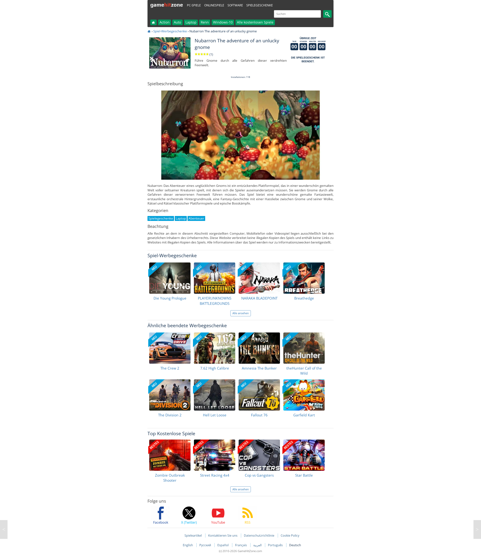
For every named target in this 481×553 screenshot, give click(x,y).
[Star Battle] (304, 455)
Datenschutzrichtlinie (259, 535)
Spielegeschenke (259, 5)
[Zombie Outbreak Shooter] (170, 455)
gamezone (166, 5)
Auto (177, 22)
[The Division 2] (170, 395)
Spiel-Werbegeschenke (170, 31)
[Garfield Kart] (304, 395)
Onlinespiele (214, 5)
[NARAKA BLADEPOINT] (259, 278)
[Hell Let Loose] (214, 395)
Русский (205, 545)
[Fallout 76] (259, 395)
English (188, 545)
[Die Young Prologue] (170, 278)
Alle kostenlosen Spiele (255, 22)
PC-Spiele (194, 5)
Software (235, 5)
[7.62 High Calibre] (214, 348)
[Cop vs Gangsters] (259, 455)
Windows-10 (223, 22)
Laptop (190, 22)
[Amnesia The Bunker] (259, 348)
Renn (205, 22)
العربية (257, 545)
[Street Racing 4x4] (214, 455)
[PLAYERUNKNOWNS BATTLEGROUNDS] (214, 278)
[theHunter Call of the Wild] (304, 348)
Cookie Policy (290, 535)
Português (276, 545)
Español (223, 545)
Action (164, 22)
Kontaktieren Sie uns (222, 535)
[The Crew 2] (170, 348)
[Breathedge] (304, 278)
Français (241, 545)
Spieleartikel (193, 535)
